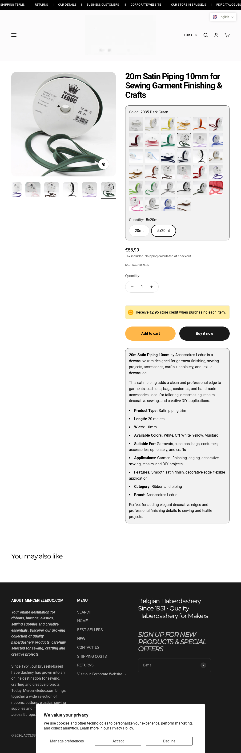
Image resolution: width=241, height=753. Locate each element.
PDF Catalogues (228, 4)
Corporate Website (146, 4)
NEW (81, 639)
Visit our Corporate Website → (102, 674)
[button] (223, 17)
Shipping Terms (12, 4)
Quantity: (132, 276)
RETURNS (85, 665)
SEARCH (84, 612)
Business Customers (103, 4)
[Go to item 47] (51, 190)
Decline (169, 741)
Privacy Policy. (122, 728)
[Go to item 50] (108, 190)
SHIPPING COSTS (92, 656)
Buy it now (204, 333)
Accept (118, 741)
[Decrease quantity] (132, 286)
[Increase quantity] (151, 286)
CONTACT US (88, 647)
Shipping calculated (159, 256)
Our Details (67, 4)
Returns (41, 4)
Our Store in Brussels (188, 4)
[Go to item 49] (89, 190)
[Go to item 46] (32, 190)
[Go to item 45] (14, 190)
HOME (82, 621)
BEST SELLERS (90, 630)
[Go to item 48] (70, 190)
